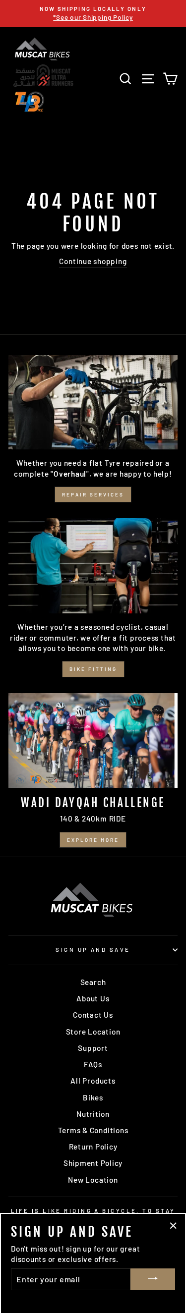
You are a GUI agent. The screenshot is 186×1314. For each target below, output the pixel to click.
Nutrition (93, 1113)
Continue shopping (92, 261)
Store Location (93, 1031)
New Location (93, 1179)
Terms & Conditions (93, 1130)
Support (93, 1047)
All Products (92, 1080)
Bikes (93, 1097)
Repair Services (93, 494)
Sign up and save (93, 949)
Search (93, 982)
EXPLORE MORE (93, 840)
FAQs (93, 1064)
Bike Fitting (93, 669)
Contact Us (93, 1014)
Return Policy (93, 1146)
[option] (93, 13)
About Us (92, 998)
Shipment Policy (93, 1162)
